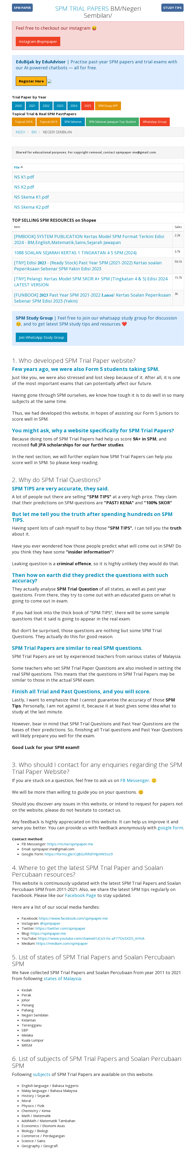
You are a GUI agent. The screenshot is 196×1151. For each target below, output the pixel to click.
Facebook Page (80, 895)
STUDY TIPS (172, 7)
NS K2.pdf (24, 187)
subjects (41, 1074)
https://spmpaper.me (48, 933)
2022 (46, 106)
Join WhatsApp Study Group (41, 337)
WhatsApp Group (155, 122)
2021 (32, 106)
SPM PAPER (22, 7)
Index (20, 132)
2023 (60, 106)
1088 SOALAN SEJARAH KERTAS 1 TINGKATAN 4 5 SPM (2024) (75, 252)
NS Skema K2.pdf (31, 207)
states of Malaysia (62, 978)
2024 (74, 106)
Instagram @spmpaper (38, 41)
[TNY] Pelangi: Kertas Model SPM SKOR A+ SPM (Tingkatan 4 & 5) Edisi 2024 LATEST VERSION (91, 282)
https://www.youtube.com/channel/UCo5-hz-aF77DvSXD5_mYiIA (91, 938)
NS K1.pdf (24, 177)
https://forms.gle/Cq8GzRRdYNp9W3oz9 (79, 854)
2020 (18, 106)
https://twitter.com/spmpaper (61, 928)
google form (170, 828)
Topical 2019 (48, 122)
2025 (87, 106)
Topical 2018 (24, 122)
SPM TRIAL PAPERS (82, 8)
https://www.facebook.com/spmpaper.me (73, 918)
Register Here (31, 81)
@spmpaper (50, 923)
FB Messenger (134, 780)
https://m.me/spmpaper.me (70, 844)
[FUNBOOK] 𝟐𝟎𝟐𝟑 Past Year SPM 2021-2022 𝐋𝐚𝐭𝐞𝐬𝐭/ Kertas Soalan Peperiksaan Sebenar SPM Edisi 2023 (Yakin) (92, 298)
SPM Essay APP (108, 106)
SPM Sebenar (73, 122)
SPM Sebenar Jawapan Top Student (112, 122)
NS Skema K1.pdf (31, 197)
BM (34, 132)
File (17, 167)
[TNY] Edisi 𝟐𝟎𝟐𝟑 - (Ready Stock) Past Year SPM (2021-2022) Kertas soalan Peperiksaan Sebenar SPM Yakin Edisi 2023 (88, 265)
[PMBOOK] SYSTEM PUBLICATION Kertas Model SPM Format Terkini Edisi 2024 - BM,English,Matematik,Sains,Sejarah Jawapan (89, 239)
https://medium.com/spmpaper (62, 943)
